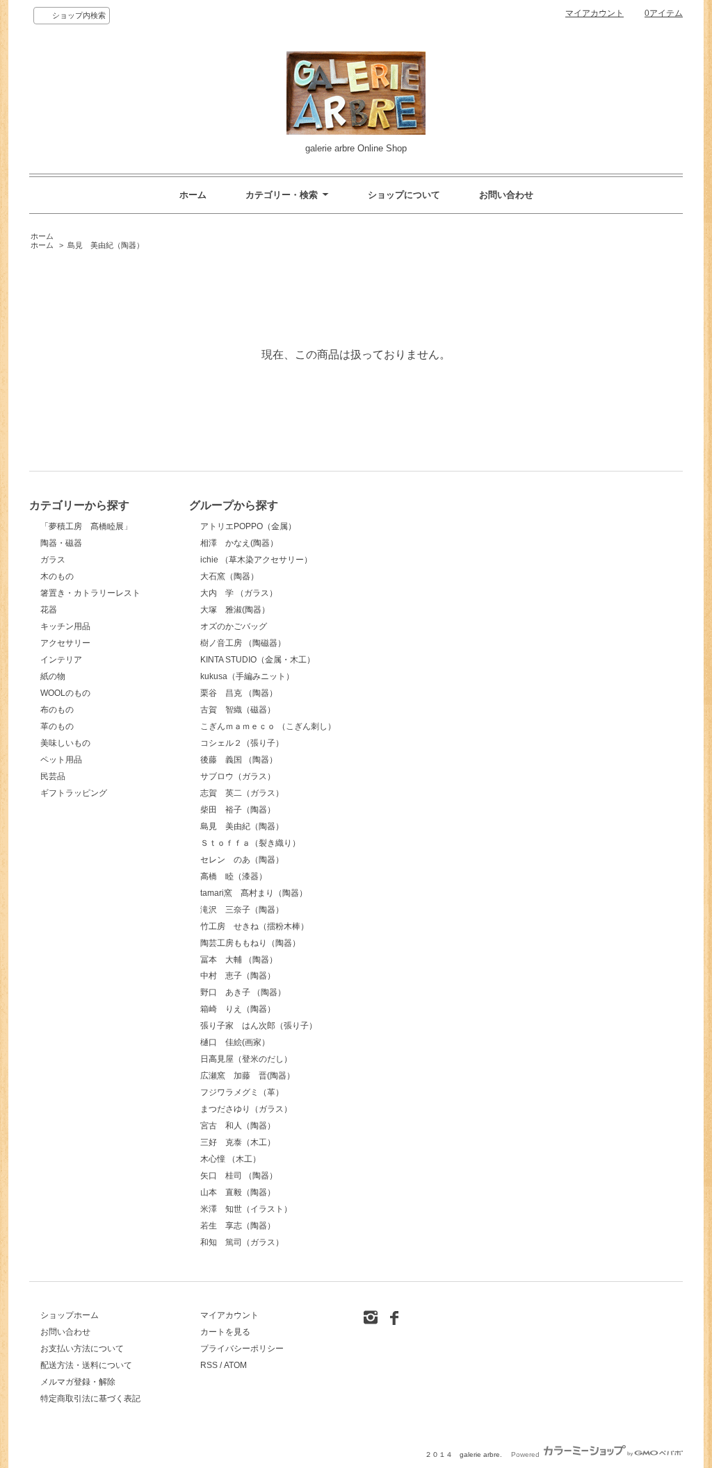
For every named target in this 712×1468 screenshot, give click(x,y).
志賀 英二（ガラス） (242, 793)
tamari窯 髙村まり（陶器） (253, 893)
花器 (48, 610)
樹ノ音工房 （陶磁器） (243, 643)
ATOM (235, 1365)
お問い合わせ (506, 195)
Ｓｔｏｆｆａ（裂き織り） (250, 843)
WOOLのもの (65, 693)
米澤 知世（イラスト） (246, 1209)
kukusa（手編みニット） (247, 676)
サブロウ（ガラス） (237, 776)
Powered (526, 1454)
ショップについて (404, 195)
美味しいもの (65, 743)
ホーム (193, 195)
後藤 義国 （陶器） (238, 760)
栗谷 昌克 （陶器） (238, 693)
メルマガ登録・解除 (77, 1382)
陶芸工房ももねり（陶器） (250, 943)
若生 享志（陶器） (237, 1226)
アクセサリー (65, 643)
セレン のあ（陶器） (242, 860)
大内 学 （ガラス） (238, 593)
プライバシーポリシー (242, 1348)
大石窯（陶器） (229, 576)
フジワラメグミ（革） (242, 1092)
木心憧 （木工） (230, 1159)
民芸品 (52, 776)
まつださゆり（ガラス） (246, 1109)
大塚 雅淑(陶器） (235, 610)
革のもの (57, 726)
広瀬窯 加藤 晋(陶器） (247, 1076)
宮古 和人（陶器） (237, 1126)
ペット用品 (61, 760)
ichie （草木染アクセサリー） (256, 560)
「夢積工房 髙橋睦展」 (86, 526)
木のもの (57, 576)
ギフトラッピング (73, 793)
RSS (209, 1365)
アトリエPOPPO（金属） (248, 526)
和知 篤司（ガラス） (242, 1242)
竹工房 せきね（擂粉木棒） (254, 926)
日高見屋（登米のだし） (246, 1059)
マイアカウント (594, 13)
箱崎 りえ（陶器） (237, 1009)
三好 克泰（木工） (237, 1142)
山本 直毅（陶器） (237, 1192)
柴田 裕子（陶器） (237, 810)
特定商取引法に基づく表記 (90, 1398)
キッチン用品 (65, 626)
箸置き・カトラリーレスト (90, 593)
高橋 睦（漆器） (233, 876)
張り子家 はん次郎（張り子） (258, 1026)
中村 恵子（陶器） (237, 976)
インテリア (61, 660)
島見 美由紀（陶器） (105, 245)
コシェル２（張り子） (242, 743)
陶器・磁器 (61, 543)
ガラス (52, 560)
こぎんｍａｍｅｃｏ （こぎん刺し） (268, 726)
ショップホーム (69, 1315)
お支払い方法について (82, 1348)
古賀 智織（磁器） (237, 710)
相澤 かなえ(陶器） (239, 543)
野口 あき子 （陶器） (243, 992)
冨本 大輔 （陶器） (238, 960)
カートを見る (225, 1332)
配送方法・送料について (86, 1365)
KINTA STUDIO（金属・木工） (257, 660)
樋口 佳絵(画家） (235, 1042)
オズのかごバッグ (233, 626)
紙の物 (52, 676)
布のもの (57, 710)
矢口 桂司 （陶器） (238, 1176)
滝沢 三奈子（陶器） (242, 910)
